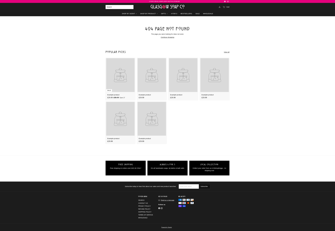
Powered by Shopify (166, 227)
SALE (198, 13)
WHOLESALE (208, 13)
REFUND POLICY (144, 209)
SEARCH (141, 200)
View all (226, 52)
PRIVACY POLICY (144, 206)
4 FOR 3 (174, 13)
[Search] (131, 7)
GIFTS (163, 13)
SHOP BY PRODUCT (148, 13)
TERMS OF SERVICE (145, 215)
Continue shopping (167, 37)
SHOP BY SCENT (128, 13)
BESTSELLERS (186, 13)
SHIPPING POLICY (144, 212)
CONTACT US (143, 203)
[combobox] (119, 7)
